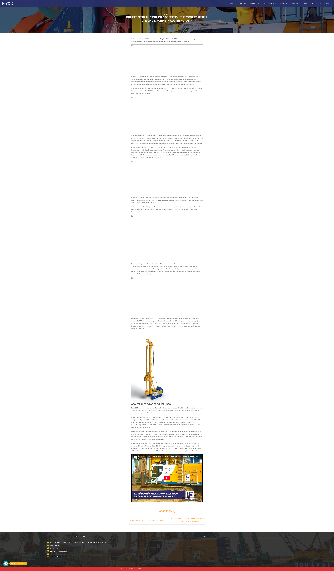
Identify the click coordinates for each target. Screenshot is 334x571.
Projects (272, 3)
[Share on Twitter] (163, 511)
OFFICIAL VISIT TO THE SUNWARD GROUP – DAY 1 (148, 520)
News (306, 3)
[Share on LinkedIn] (173, 511)
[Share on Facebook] (160, 511)
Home (232, 3)
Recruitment (295, 3)
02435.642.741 (55, 545)
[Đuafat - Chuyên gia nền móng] (10, 3)
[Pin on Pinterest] (170, 511)
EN (327, 3)
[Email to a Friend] (167, 511)
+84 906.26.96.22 (61, 551)
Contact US (316, 3)
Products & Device (257, 3)
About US (283, 3)
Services (241, 3)
